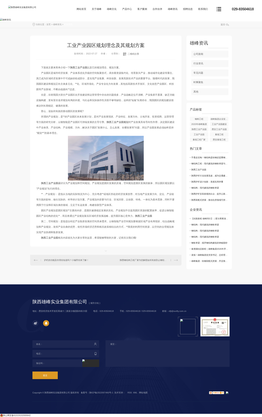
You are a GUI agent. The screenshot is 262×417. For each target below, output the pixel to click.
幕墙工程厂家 (199, 139)
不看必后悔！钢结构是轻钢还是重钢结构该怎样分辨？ (209, 157)
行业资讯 (68, 24)
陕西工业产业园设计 (52, 183)
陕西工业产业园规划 (117, 122)
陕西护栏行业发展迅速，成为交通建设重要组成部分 (209, 175)
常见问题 (198, 73)
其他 (195, 91)
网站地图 (143, 392)
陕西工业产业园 (78, 67)
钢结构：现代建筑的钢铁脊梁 (205, 188)
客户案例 (142, 9)
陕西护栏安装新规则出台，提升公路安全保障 (209, 194)
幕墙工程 (219, 134)
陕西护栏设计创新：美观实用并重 (207, 182)
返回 (223, 24)
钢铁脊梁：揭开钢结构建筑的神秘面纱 (209, 243)
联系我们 (203, 9)
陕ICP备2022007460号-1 (101, 392)
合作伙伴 (157, 9)
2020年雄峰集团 (199, 124)
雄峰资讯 (173, 9)
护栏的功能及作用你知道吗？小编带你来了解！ (66, 260)
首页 (48, 24)
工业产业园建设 (219, 124)
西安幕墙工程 (219, 139)
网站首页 (81, 9)
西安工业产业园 (219, 129)
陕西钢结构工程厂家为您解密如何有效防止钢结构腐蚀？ (146, 260)
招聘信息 (188, 9)
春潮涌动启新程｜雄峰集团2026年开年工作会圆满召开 (209, 249)
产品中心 (127, 9)
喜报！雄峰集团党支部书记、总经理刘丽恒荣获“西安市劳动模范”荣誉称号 (209, 255)
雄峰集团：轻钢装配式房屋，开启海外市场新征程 (209, 261)
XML (135, 392)
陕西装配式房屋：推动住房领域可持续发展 (209, 200)
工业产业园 (199, 134)
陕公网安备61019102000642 (17, 415)
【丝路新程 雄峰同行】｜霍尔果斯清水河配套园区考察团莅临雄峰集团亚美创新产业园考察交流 (209, 218)
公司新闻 (198, 54)
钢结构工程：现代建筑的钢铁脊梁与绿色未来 (209, 163)
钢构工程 (199, 119)
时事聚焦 (198, 82)
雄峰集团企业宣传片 (219, 119)
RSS (130, 392)
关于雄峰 (96, 9)
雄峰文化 (112, 9)
